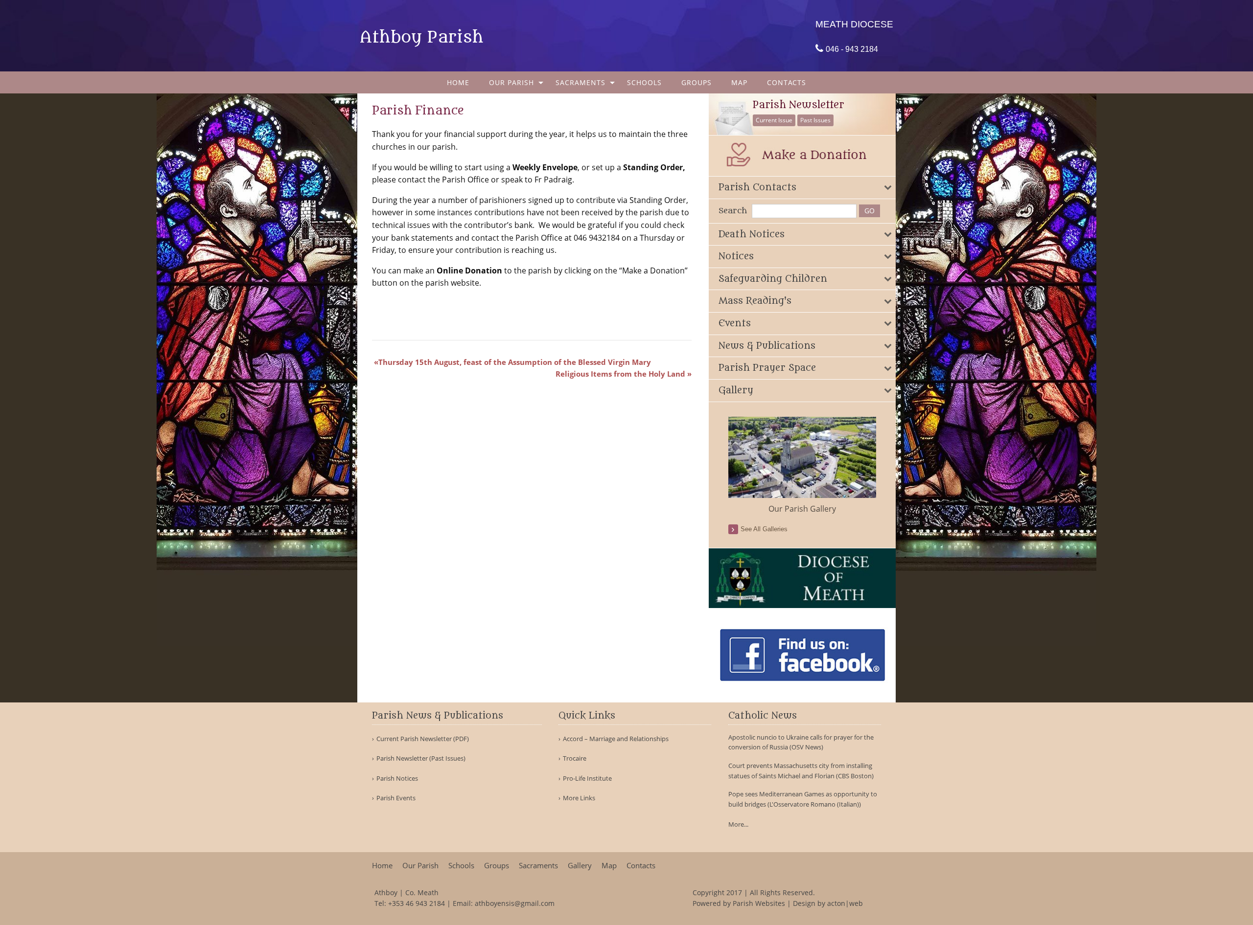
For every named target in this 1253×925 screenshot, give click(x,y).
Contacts (786, 82)
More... (738, 824)
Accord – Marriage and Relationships (616, 739)
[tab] (802, 188)
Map (739, 82)
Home (458, 82)
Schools (644, 82)
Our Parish (511, 82)
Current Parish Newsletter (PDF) (422, 739)
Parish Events (396, 798)
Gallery (580, 865)
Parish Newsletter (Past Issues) (420, 758)
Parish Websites (759, 903)
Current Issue (774, 120)
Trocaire (574, 758)
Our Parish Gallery (802, 508)
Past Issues (815, 120)
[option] (802, 466)
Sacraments (580, 82)
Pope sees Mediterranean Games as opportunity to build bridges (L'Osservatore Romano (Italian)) (802, 799)
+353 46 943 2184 (416, 903)
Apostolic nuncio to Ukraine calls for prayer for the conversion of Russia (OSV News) (801, 742)
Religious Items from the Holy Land (620, 374)
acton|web (845, 903)
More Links (579, 798)
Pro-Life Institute (587, 778)
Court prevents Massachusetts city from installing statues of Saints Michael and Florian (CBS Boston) (801, 770)
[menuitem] (458, 82)
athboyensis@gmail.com (515, 903)
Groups (696, 82)
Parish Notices (397, 778)
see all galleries (764, 529)
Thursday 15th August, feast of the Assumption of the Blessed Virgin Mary (514, 362)
